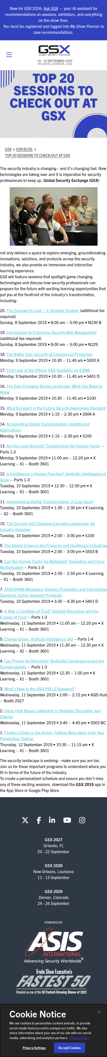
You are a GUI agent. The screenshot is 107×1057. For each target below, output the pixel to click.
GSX (8, 149)
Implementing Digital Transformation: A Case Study (49, 501)
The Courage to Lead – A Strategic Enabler (42, 310)
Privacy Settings (34, 1048)
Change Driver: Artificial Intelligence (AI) (38, 638)
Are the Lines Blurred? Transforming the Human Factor (53, 445)
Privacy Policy (79, 1038)
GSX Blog (24, 149)
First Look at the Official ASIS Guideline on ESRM (48, 370)
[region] (53, 1030)
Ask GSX (51, 8)
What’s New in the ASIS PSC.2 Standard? (39, 688)
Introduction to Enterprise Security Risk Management (51, 332)
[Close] (99, 1011)
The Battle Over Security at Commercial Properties (49, 354)
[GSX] (55, 50)
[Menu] (9, 55)
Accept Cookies (69, 1048)
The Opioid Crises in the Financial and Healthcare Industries (55, 545)
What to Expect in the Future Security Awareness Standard (56, 407)
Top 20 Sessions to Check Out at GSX (37, 155)
